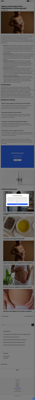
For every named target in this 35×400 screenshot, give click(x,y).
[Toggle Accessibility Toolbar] (34, 399)
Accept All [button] (17, 204)
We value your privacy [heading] (17, 195)
